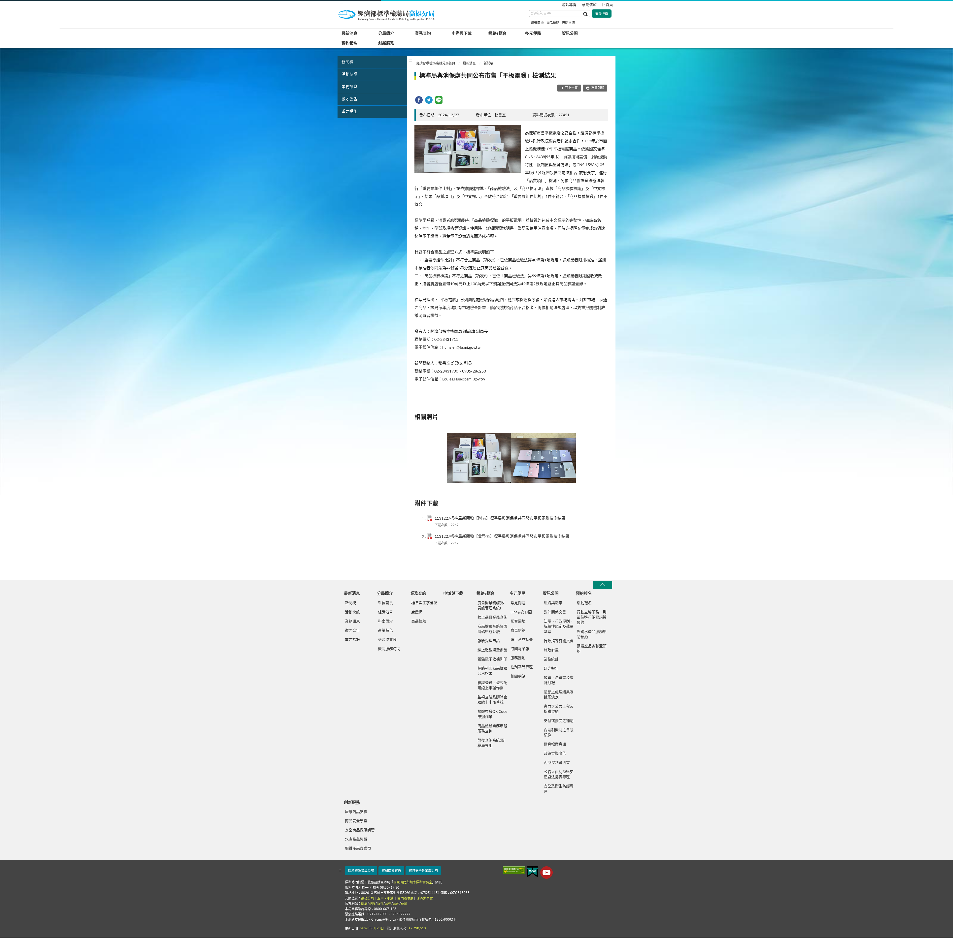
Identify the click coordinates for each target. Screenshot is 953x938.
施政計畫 (551, 650)
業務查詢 (423, 33)
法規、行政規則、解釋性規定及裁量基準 (559, 627)
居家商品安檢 (356, 812)
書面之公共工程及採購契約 (559, 709)
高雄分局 (367, 898)
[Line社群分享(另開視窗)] (438, 100)
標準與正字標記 (424, 603)
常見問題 (518, 603)
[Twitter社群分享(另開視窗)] (429, 100)
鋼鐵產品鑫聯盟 (358, 848)
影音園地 (537, 23)
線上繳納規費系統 (492, 650)
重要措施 (349, 112)
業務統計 (551, 659)
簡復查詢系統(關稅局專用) (491, 743)
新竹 (380, 903)
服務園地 (518, 658)
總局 (364, 903)
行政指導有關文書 (559, 641)
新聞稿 (347, 62)
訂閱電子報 (520, 649)
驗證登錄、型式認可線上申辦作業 (492, 685)
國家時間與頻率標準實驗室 (412, 882)
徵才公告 (349, 99)
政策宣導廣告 (555, 753)
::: (341, 4)
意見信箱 (589, 5)
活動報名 (584, 603)
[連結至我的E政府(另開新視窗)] (532, 871)
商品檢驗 (552, 23)
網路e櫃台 (497, 33)
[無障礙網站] (514, 870)
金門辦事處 (405, 898)
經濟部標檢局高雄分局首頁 (435, 63)
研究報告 (551, 668)
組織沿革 (385, 612)
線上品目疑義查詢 (492, 617)
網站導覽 (569, 5)
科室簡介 (385, 621)
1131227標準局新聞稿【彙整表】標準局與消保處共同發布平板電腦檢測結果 (502, 536)
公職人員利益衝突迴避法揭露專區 (559, 774)
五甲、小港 (385, 898)
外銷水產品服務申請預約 (592, 634)
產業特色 (385, 630)
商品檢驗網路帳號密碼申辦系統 (492, 629)
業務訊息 (349, 87)
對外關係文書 (555, 612)
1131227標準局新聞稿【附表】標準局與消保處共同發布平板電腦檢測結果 (500, 518)
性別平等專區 (522, 667)
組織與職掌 (553, 603)
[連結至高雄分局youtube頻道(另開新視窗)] (546, 872)
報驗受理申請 (488, 641)
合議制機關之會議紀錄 (559, 732)
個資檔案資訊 (555, 744)
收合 (602, 585)
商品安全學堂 (356, 821)
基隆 (372, 903)
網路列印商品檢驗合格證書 (492, 671)
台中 (388, 903)
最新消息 (349, 33)
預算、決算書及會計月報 (559, 680)
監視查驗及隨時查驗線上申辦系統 (492, 699)
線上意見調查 (522, 640)
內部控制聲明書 (557, 763)
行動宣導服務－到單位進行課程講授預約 (592, 617)
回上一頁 (571, 88)
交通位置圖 (387, 640)
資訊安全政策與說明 (423, 871)
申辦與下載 (462, 33)
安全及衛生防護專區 (559, 788)
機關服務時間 (389, 649)
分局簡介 (386, 33)
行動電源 (568, 23)
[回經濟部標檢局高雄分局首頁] (387, 15)
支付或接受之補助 (559, 721)
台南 (396, 903)
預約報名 (349, 43)
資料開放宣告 (391, 871)
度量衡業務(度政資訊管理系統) (491, 605)
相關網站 (518, 676)
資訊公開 (570, 33)
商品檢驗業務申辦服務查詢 (492, 728)
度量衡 (416, 612)
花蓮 (404, 903)
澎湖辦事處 (425, 898)
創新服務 (386, 43)
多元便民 (533, 33)
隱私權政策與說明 (361, 871)
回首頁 (607, 5)
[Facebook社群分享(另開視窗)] (419, 100)
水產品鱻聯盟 (356, 839)
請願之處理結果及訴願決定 (559, 694)
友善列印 (597, 88)
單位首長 (385, 603)
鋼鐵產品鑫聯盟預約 (592, 648)
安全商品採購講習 (360, 830)
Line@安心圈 (521, 612)
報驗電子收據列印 (492, 659)
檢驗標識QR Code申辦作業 (492, 714)
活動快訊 (349, 74)
